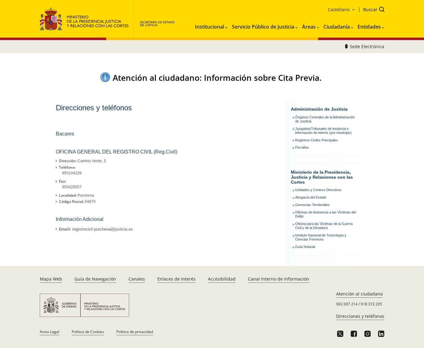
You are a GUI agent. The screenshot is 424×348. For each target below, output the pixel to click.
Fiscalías (302, 147)
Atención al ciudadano (359, 294)
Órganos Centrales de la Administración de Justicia (325, 119)
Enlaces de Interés (176, 279)
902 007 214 (347, 304)
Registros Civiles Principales (316, 140)
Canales (137, 279)
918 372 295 (371, 304)
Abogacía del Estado (310, 197)
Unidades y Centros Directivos (318, 190)
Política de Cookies (88, 331)
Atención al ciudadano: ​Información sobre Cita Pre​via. (217, 77)
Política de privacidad (134, 331)
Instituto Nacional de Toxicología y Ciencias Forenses (320, 237)
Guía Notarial (305, 247)
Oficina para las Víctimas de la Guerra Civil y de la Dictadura (324, 226)
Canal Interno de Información (278, 279)
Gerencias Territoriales (312, 205)
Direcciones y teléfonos (360, 316)
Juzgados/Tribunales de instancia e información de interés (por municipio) (323, 131)
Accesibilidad (222, 279)
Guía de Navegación (95, 279)
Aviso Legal (49, 331)
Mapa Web (51, 279)
